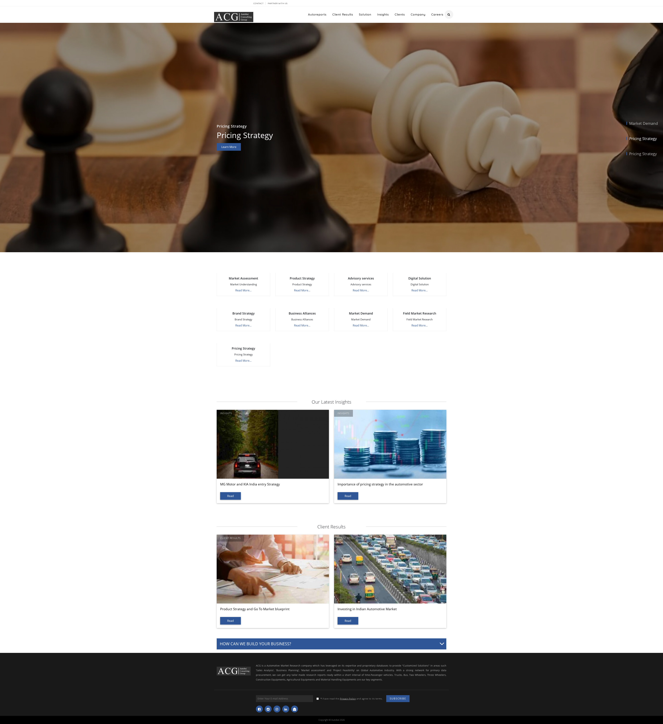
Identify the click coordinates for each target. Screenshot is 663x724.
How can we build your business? (255, 643)
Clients (400, 14)
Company (418, 14)
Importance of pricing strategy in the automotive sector (380, 484)
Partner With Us (278, 3)
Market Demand (643, 123)
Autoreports (317, 14)
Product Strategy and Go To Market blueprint (255, 609)
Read (230, 496)
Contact (258, 3)
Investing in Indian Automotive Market (367, 609)
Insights (383, 14)
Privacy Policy (348, 698)
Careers (437, 14)
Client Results (342, 14)
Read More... (243, 290)
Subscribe (398, 698)
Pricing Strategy (643, 138)
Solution (365, 14)
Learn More (228, 148)
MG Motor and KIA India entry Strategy (250, 484)
